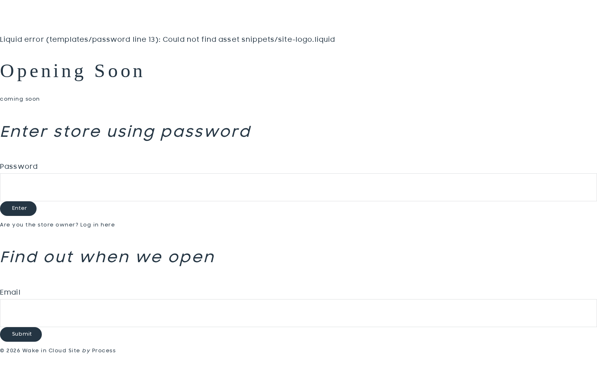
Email (10, 293)
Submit (22, 334)
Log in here (97, 225)
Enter (19, 208)
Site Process (92, 351)
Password (19, 167)
